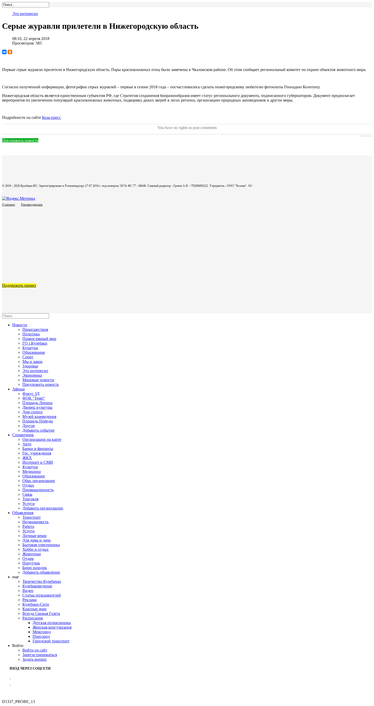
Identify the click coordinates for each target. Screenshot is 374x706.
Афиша (18, 389)
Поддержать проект (19, 285)
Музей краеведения (39, 416)
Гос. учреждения (36, 453)
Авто (26, 444)
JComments (365, 136)
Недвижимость (35, 522)
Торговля (30, 499)
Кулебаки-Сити (35, 604)
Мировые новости (38, 380)
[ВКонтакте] (4, 52)
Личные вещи (34, 535)
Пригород (41, 636)
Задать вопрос (34, 659)
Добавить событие (38, 430)
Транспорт (31, 517)
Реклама (29, 600)
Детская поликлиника (52, 622)
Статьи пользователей (41, 595)
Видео (27, 590)
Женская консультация (52, 627)
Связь (27, 494)
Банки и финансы (37, 448)
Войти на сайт (34, 650)
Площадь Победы (37, 421)
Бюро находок (34, 568)
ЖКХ (27, 458)
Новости (19, 325)
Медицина (31, 471)
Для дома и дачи (36, 540)
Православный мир (39, 338)
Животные (31, 554)
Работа (28, 526)
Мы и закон (32, 361)
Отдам (28, 558)
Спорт (27, 357)
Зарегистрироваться (39, 655)
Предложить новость (20, 140)
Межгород (42, 632)
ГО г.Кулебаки (34, 343)
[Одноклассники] (10, 52)
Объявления (22, 513)
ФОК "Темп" (33, 398)
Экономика (32, 375)
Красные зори (34, 609)
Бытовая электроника (41, 545)
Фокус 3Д (30, 393)
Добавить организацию (42, 508)
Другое (28, 425)
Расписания (32, 618)
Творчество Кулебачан (41, 581)
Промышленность (38, 490)
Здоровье (30, 366)
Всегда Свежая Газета (41, 613)
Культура (30, 348)
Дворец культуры (37, 407)
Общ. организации (38, 480)
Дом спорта (32, 412)
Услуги (28, 503)
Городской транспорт (51, 641)
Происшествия (35, 329)
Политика (31, 334)
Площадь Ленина (37, 403)
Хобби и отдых (35, 549)
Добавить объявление (41, 572)
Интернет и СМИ (37, 462)
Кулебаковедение (37, 586)
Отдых (28, 485)
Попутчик (31, 563)
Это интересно (25, 13)
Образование (33, 352)
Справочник (23, 435)
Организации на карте (41, 439)
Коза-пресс (51, 117)
